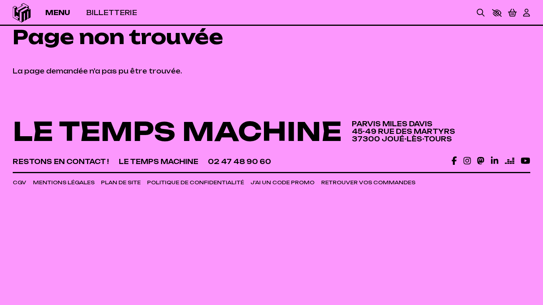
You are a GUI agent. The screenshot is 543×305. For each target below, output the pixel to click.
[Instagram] (467, 161)
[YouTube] (525, 161)
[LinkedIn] (494, 161)
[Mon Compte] (526, 12)
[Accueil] (22, 13)
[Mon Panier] (512, 12)
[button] (497, 13)
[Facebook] (454, 161)
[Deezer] (509, 161)
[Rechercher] (480, 12)
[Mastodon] (480, 161)
